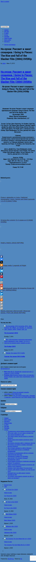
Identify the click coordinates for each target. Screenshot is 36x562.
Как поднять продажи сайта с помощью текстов (21, 443)
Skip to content (5, 1)
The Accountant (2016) (11, 333)
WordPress (11, 559)
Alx (21, 559)
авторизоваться (5, 368)
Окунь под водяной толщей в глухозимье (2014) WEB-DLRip (16, 393)
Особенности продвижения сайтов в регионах (20, 453)
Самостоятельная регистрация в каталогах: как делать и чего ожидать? (21, 465)
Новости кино (8, 38)
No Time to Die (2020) (10, 508)
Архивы (3, 404)
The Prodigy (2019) (10, 346)
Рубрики (3, 411)
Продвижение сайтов (14, 460)
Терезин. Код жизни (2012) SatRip (14, 356)
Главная (6, 30)
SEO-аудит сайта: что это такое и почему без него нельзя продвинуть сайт (20, 434)
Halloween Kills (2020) (10, 532)
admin (4, 63)
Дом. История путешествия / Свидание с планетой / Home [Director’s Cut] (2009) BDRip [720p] (19, 396)
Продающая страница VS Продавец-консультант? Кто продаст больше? (18, 457)
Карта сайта (7, 40)
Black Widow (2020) (9, 520)
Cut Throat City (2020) (10, 496)
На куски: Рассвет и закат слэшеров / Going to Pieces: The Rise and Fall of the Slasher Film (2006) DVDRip (17, 76)
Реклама (6, 36)
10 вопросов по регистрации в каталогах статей (21, 431)
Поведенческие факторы (15, 455)
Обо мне (6, 31)
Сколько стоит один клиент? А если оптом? (20, 468)
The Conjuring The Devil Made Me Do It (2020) (17, 545)
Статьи (6, 35)
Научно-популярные (9, 44)
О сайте (6, 33)
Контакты (7, 41)
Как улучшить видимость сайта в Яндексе (19, 448)
